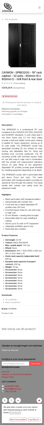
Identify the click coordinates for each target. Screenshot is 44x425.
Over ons (6, 371)
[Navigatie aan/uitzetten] (39, 7)
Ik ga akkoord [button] (33, 419)
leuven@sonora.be (13, 389)
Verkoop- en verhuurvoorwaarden (17, 374)
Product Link (7, 313)
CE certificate (11, 299)
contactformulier (12, 386)
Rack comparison (12, 302)
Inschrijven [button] (35, 363)
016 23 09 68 (10, 391)
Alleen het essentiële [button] (18, 419)
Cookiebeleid (15, 413)
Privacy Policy (8, 377)
